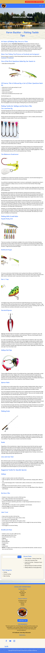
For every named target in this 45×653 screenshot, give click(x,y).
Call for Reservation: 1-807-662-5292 (34, 1)
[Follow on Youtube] (10, 641)
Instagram (10, 57)
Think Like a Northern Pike (31, 560)
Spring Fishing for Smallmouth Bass (33, 565)
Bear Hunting (7, 576)
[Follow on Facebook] (6, 641)
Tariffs (6, 646)
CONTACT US (22, 620)
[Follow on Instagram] (14, 641)
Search (19, 556)
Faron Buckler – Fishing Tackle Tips (33, 558)
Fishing (5, 572)
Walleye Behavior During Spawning (33, 567)
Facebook (3, 57)
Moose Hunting (7, 574)
